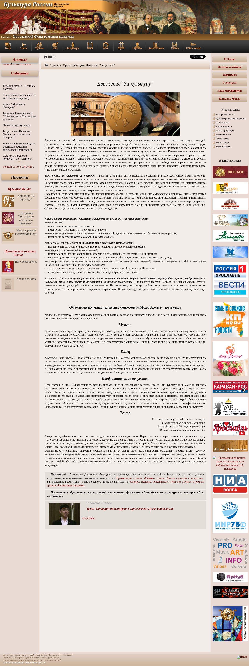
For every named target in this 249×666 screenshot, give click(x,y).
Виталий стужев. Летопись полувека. (19, 87)
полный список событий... (18, 166)
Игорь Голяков (222, 122)
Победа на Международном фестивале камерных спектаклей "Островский (19, 146)
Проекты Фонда (19, 189)
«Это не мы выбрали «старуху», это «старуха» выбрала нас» (17, 159)
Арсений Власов (223, 134)
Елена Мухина (222, 142)
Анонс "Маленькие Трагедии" (14, 105)
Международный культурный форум (26, 231)
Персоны (137, 48)
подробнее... (89, 518)
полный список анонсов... (18, 64)
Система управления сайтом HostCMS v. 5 (24, 663)
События (19, 73)
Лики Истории (156, 48)
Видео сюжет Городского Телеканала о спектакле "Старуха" (17, 134)
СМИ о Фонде (193, 48)
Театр (8, 48)
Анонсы (20, 59)
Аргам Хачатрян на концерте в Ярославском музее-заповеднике (129, 509)
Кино (90, 48)
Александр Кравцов (225, 130)
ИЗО (55, 48)
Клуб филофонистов (225, 114)
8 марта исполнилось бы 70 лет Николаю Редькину (19, 96)
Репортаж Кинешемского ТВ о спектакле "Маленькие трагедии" (19, 116)
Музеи (121, 48)
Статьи (175, 48)
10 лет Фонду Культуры (16, 125)
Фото (105, 48)
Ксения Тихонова (224, 126)
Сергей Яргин (222, 138)
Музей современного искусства (230, 118)
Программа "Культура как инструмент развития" (26, 218)
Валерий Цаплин (223, 146)
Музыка (39, 48)
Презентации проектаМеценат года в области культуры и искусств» (159, 478)
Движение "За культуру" (26, 197)
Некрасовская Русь (26, 261)
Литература (72, 48)
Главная (54, 65)
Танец (23, 48)
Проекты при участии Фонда (20, 253)
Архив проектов (26, 279)
